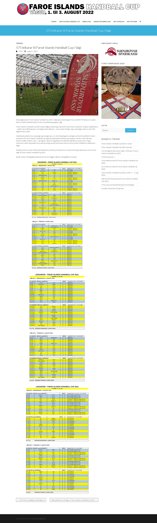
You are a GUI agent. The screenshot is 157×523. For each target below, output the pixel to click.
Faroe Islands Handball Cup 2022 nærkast (116, 147)
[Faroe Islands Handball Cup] (78, 9)
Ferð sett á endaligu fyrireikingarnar (31, 500)
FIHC (20, 51)
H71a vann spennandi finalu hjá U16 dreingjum (117, 185)
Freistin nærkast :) (108, 157)
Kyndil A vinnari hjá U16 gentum (112, 188)
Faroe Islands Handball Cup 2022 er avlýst (116, 144)
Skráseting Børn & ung (102, 21)
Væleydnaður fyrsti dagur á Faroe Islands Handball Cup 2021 (74, 500)
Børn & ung (87, 21)
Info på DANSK (132, 21)
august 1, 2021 (32, 51)
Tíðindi (53, 21)
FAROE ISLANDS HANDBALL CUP (69, 21)
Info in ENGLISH (118, 21)
